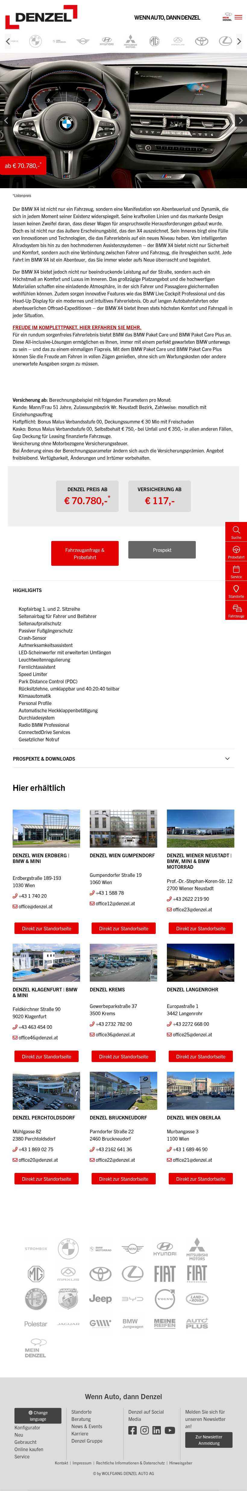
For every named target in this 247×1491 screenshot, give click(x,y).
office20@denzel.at (38, 1160)
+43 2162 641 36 (114, 1149)
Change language (39, 1416)
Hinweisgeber (180, 1462)
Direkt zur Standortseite (46, 928)
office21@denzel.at (192, 1160)
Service (22, 1456)
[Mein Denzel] (227, 17)
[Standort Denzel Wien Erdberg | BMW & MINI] (46, 829)
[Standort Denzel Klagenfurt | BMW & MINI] (46, 963)
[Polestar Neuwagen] (36, 1324)
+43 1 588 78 (110, 893)
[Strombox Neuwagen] (15, 41)
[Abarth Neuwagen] (68, 1299)
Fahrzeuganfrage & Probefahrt (85, 553)
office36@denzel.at (115, 1034)
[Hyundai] (110, 41)
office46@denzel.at (38, 1037)
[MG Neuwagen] (36, 1274)
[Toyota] (205, 41)
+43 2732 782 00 (114, 1024)
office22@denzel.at (115, 1160)
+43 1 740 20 (33, 896)
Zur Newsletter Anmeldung (208, 1440)
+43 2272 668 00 (191, 1024)
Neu (18, 1434)
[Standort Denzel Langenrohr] (200, 963)
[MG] (157, 41)
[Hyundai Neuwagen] (165, 1249)
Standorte (81, 1412)
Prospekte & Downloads (44, 758)
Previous (8, 41)
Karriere (79, 1433)
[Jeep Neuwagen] (100, 1299)
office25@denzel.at (192, 1034)
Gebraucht (25, 1442)
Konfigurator (27, 1427)
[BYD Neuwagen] (132, 1299)
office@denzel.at (35, 906)
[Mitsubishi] (134, 41)
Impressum (82, 1462)
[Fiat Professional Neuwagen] (197, 1274)
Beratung (81, 1419)
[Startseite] (41, 17)
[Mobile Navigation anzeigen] (238, 17)
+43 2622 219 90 (191, 899)
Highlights (27, 590)
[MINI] (86, 41)
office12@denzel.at (115, 903)
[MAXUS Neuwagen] (68, 1274)
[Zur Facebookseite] (132, 1430)
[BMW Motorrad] (62, 41)
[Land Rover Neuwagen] (197, 1299)
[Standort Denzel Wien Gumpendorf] (123, 829)
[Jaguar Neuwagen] (68, 1324)
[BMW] (38, 41)
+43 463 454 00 (35, 1027)
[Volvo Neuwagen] (165, 1299)
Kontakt (61, 1462)
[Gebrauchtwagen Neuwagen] (100, 1324)
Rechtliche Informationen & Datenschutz (130, 1462)
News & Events (86, 1426)
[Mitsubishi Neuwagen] (197, 1249)
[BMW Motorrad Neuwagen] (100, 1249)
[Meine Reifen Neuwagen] (165, 1324)
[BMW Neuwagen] (68, 1249)
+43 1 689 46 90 (190, 1149)
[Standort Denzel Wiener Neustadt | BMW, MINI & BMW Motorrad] (200, 829)
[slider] (123, 41)
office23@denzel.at (192, 909)
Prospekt (162, 550)
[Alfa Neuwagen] (36, 1299)
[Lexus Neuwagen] (132, 1274)
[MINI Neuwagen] (132, 1249)
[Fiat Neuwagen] (165, 1274)
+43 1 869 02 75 (36, 1149)
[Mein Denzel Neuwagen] (36, 1349)
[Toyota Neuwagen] (100, 1274)
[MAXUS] (181, 41)
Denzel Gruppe (86, 1441)
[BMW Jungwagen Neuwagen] (132, 1324)
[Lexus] (229, 41)
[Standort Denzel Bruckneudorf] (123, 1091)
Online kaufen (28, 1449)
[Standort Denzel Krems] (123, 963)
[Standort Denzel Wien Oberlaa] (200, 1091)
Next (239, 41)
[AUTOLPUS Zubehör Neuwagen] (197, 1324)
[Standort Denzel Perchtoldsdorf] (46, 1091)
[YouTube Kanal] (169, 1430)
